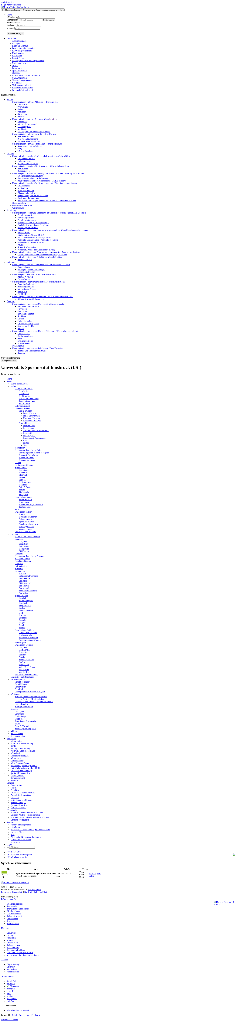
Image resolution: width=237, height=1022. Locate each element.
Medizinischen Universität (18, 1010)
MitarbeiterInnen (14, 914)
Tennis (22, 627)
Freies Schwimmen (31, 416)
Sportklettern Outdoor (24, 630)
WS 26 (3, 875)
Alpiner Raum (24, 232)
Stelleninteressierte (15, 916)
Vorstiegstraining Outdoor (30, 640)
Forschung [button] (11, 210)
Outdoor (14, 534)
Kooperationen (24, 267)
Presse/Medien (13, 923)
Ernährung (19, 714)
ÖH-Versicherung (18, 807)
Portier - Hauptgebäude (21, 825)
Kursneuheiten (17, 733)
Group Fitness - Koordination (36, 430)
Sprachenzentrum (19, 70)
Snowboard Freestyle (28, 590)
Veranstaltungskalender (22, 80)
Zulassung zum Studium (73, 173)
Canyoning (24, 541)
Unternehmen (12, 918)
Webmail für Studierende (23, 90)
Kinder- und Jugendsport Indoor (29, 450)
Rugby (22, 623)
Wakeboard (24, 664)
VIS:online (17, 83)
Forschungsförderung (27, 220)
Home (9, 379)
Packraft (22, 655)
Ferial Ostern (20, 687)
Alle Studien (23, 168)
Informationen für (8, 899)
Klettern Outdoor (22, 558)
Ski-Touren (24, 551)
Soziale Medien (8, 976)
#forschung (22, 114)
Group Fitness (25, 423)
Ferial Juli (19, 689)
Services (53, 119)
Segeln (22, 657)
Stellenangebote (13, 945)
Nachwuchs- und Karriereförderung (33, 222)
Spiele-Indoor (21, 467)
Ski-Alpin (23, 581)
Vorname (10, 28)
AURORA (22, 291)
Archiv (21, 117)
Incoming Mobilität (26, 287)
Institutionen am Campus (21, 800)
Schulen (10, 921)
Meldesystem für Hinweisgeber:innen (28, 60)
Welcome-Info (13, 947)
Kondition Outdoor (23, 561)
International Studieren (22, 205)
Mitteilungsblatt (24, 126)
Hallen (13, 788)
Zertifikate (43, 892)
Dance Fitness (29, 425)
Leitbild (21, 319)
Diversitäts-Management (28, 323)
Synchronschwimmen (28, 524)
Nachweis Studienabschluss (23, 751)
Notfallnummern (19, 63)
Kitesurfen (23, 652)
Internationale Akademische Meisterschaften (34, 701)
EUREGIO (22, 294)
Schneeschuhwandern (28, 576)
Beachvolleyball (26, 600)
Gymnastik (28, 433)
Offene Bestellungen (20, 756)
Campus (10, 783)
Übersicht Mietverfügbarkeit (23, 793)
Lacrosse (23, 618)
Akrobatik (23, 391)
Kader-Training (21, 704)
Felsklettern (24, 546)
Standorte (16, 73)
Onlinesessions (24, 161)
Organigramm (18, 346)
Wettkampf (15, 694)
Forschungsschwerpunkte (77, 230)
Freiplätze (15, 790)
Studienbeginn (24, 185)
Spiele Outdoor (21, 595)
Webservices (24, 1015)
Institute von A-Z (25, 259)
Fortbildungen (21, 716)
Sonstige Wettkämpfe (24, 706)
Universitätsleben (25, 321)
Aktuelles (54, 102)
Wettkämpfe (12, 810)
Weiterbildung (18, 208)
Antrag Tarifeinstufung (20, 748)
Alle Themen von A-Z (27, 136)
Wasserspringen (26, 529)
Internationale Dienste (27, 289)
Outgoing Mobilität (26, 284)
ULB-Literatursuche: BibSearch (26, 75)
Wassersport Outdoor (24, 645)
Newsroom (22, 309)
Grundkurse (24, 502)
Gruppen (18, 719)
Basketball (23, 472)
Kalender (15, 780)
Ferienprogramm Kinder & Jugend (34, 453)
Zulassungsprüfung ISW (25, 728)
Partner (21, 328)
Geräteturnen (24, 396)
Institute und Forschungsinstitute (32, 351)
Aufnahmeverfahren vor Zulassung (33, 178)
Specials (14, 709)
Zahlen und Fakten (26, 314)
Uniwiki (52, 134)
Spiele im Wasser (26, 522)
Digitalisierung (13, 964)
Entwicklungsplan (25, 341)
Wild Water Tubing (27, 667)
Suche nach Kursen (19, 384)
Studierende (12, 906)
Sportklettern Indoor (23, 497)
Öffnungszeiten (17, 775)
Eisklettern (23, 544)
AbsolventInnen (13, 911)
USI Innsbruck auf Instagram (19, 855)
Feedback (35, 1015)
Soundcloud (12, 998)
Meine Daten (16, 741)
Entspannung (28, 428)
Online (18, 462)
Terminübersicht (18, 778)
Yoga (25, 445)
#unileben (22, 112)
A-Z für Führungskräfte (28, 139)
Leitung (10, 935)
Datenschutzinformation (21, 839)
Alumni (53, 274)
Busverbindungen (18, 802)
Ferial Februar (21, 684)
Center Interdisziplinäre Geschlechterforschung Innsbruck (42, 254)
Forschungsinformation (28, 227)
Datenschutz (17, 892)
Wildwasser (24, 669)
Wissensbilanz (24, 343)
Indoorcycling (29, 435)
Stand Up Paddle (26, 659)
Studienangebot (62, 166)
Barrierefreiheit (30, 892)
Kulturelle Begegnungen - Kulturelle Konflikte (38, 240)
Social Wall (11, 981)
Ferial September (22, 682)
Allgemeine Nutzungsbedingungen (26, 837)
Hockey (22, 615)
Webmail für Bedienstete (22, 88)
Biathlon (22, 573)
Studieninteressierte (15, 904)
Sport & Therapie (22, 726)
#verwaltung (23, 107)
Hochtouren (24, 549)
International (59, 282)
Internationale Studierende (18, 909)
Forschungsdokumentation (23, 48)
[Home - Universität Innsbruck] (15, 7)
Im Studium (23, 188)
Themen (4, 959)
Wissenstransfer (63, 264)
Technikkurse (25, 507)
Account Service (19, 41)
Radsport (19, 568)
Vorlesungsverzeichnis (21, 85)
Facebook (11, 983)
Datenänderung (17, 760)
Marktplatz (22, 129)
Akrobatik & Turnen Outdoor (27, 536)
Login (9, 844)
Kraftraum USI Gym (32, 421)
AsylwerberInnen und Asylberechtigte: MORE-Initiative (42, 181)
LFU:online (17, 55)
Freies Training (25, 411)
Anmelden (11, 738)
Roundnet (23, 620)
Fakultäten (57, 257)
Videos (14, 731)
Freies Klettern (29, 413)
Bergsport (19, 539)
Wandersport (20, 642)
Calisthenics (24, 393)
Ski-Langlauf (24, 583)
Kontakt (10, 822)
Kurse (9, 381)
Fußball (22, 480)
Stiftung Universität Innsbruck (31, 299)
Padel (21, 625)
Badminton (24, 470)
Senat (20, 338)
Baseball (22, 598)
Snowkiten (23, 593)
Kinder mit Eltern (26, 457)
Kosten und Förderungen (28, 198)
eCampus (16, 43)
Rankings (22, 316)
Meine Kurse (16, 758)
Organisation (12, 943)
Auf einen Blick (63, 156)
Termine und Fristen (26, 158)
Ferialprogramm (18, 679)
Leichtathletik (21, 566)
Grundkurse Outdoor (28, 632)
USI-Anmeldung (19, 78)
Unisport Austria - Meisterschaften (29, 699)
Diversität (11, 967)
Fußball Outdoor (26, 610)
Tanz (17, 509)
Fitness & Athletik (22, 408)
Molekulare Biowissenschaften (31, 242)
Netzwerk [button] (11, 262)
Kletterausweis (25, 635)
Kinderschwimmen (27, 460)
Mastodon (14, 986)
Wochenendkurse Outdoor (26, 674)
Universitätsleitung (70, 331)
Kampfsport (20, 448)
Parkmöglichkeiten (19, 805)
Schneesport (20, 571)
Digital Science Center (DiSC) (31, 235)
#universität (23, 104)
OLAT (15, 65)
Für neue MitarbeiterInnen (29, 141)
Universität (59, 304)
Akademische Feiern (26, 193)
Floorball (23, 475)
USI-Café (15, 797)
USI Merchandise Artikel (17, 857)
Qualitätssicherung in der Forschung (33, 225)
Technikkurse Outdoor (28, 637)
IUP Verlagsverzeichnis (22, 51)
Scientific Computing (27, 247)
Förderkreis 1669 (65, 296)
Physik (20, 245)
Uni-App (10, 1001)
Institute (10, 940)
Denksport (19, 711)
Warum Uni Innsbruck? (28, 163)
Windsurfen (24, 672)
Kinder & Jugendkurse (29, 455)
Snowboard (24, 588)
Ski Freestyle (24, 578)
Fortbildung (57, 144)
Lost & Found (18, 58)
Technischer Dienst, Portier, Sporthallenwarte (30, 829)
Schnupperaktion (18, 736)
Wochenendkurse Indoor (25, 531)
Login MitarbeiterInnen (11, 5)
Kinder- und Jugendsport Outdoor (29, 556)
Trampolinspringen (27, 401)
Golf (21, 613)
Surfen (22, 662)
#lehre (20, 109)
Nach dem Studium (26, 190)
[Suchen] (8, 847)
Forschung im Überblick (75, 213)
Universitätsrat (24, 333)
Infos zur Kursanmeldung (22, 743)
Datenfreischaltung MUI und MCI (25, 768)
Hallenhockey (25, 482)
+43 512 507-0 (34, 889)
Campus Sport (17, 785)
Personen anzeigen (15, 34)
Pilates (26, 443)
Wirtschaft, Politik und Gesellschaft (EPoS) (36, 250)
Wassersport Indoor (23, 512)
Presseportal (17, 68)
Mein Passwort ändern (20, 763)
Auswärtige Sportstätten (21, 795)
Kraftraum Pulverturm (32, 418)
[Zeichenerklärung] (4, 872)
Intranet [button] (10, 99)
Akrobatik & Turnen (24, 388)
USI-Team (15, 827)
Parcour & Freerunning (29, 398)
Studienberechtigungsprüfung (30, 176)
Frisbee (22, 477)
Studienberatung (19, 203)
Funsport (18, 554)
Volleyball (23, 494)
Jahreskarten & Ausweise (26, 721)
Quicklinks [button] (11, 38)
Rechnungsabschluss (16, 950)
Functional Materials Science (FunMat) (34, 237)
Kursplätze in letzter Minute (30, 146)
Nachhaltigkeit (13, 972)
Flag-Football (25, 605)
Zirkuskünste (24, 403)
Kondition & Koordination (34, 438)
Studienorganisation (68, 183)
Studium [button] (10, 153)
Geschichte (22, 311)
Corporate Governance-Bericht (20, 952)
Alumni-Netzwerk (25, 277)
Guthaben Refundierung (21, 770)
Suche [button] (9, 15)
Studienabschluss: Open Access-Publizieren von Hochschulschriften (47, 200)
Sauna (17, 724)
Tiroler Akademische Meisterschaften (31, 696)
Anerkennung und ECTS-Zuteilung (33, 195)
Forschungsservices (26, 218)
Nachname (11, 25)
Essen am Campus (20, 46)
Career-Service (24, 279)
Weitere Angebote (25, 151)
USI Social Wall (14, 852)
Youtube (10, 996)
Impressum (15, 842)
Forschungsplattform (71, 252)
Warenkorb (15, 753)
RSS (9, 993)
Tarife (13, 746)
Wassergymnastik (26, 526)
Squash (22, 489)
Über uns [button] (11, 301)
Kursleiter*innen (18, 832)
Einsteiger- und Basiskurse (22, 677)
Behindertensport (22, 406)
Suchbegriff (12, 20)
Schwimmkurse (25, 519)
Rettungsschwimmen (28, 517)
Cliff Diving (24, 650)
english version (7, 2)
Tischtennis (24, 492)
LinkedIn (11, 991)
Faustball (23, 603)
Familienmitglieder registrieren (24, 765)
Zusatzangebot (24, 171)
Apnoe (22, 514)
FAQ (20, 149)
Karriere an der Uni (26, 326)
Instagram (11, 989)
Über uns (5, 928)
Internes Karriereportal (27, 124)
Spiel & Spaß (24, 487)
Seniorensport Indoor (24, 465)
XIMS (15, 1015)
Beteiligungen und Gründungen (31, 269)
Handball (23, 485)
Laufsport (19, 563)
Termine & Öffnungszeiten (18, 773)
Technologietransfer (26, 272)
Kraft (25, 440)
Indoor (13, 386)
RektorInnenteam (25, 336)
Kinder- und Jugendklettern (31, 504)
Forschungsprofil (25, 215)
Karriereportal (18, 53)
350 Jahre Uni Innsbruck (28, 306)
